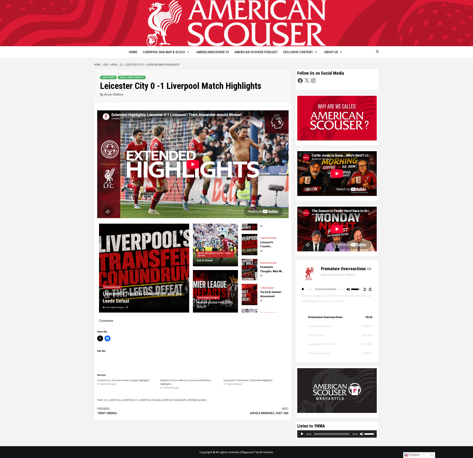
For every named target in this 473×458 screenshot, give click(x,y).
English (414, 454)
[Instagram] (313, 81)
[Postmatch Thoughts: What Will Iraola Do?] (249, 246)
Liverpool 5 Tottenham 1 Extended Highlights (248, 380)
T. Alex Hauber (267, 264)
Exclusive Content (298, 52)
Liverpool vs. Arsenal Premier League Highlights (123, 380)
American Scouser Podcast (256, 52)
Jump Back (364, 289)
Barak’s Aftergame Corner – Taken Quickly (124, 294)
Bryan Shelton (113, 94)
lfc (106, 400)
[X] (307, 81)
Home (133, 52)
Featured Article (268, 239)
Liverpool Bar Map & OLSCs (164, 52)
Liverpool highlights (174, 400)
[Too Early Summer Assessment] (249, 271)
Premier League (197, 400)
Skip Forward (370, 289)
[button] (337, 317)
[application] (337, 289)
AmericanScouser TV (212, 52)
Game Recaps (108, 77)
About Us (331, 52)
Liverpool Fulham (149, 400)
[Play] (303, 289)
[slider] (325, 289)
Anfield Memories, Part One (269, 411)
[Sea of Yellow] (144, 268)
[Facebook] (300, 81)
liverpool (115, 400)
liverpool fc (130, 400)
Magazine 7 (248, 452)
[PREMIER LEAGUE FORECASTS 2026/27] (215, 291)
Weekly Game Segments (132, 77)
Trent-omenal (107, 411)
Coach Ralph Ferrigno (208, 297)
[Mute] (348, 289)
